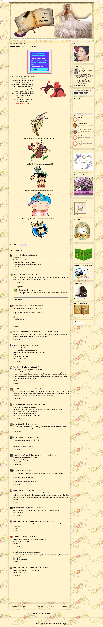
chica (15, 275)
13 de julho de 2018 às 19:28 (31, 290)
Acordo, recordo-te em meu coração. (30, 313)
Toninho (16, 367)
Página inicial (40, 606)
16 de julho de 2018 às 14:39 (33, 508)
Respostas (19, 287)
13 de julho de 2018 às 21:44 (35, 404)
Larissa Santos (18, 306)
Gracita (82, 68)
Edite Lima (17, 490)
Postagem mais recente (19, 606)
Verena (15, 345)
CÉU (15, 470)
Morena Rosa (18, 508)
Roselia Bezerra (19, 404)
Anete (15, 424)
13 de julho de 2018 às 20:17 (29, 367)
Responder (17, 269)
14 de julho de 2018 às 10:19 (34, 437)
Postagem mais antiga (60, 606)
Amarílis (16, 536)
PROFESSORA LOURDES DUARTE (25, 332)
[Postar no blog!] (22, 245)
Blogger (64, 624)
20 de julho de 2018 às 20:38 (44, 567)
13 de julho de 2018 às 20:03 (28, 345)
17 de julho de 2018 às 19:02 (30, 552)
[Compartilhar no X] (24, 245)
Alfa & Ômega (18, 389)
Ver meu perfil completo (79, 85)
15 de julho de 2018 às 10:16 (47, 455)
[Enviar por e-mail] (21, 245)
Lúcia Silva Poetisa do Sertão (24, 521)
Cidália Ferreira (19, 437)
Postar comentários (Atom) (42, 613)
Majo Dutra (80, 117)
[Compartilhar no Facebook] (25, 245)
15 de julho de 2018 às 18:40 (31, 490)
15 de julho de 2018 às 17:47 (26, 470)
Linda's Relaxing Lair (83, 123)
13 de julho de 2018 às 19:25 (27, 275)
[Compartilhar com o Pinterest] (27, 245)
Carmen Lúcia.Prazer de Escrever (25, 455)
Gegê (15, 255)
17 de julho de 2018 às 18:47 (29, 536)
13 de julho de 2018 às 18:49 (27, 255)
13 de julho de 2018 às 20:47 (33, 389)
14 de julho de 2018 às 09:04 (27, 424)
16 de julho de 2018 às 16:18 (44, 521)
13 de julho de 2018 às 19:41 (48, 332)
